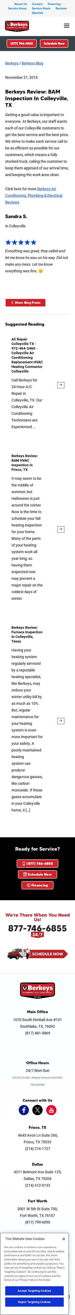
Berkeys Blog (32, 63)
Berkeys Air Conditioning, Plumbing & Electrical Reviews (33, 195)
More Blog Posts (27, 303)
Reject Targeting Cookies (34, 1302)
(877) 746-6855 (21, 43)
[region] (34, 1274)
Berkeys (12, 63)
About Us (20, 4)
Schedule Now (54, 43)
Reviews (61, 8)
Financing (54, 4)
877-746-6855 (37, 928)
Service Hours (41, 8)
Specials (37, 13)
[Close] (63, 1239)
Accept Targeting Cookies (34, 1290)
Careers (37, 4)
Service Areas (17, 8)
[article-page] (60, 385)
